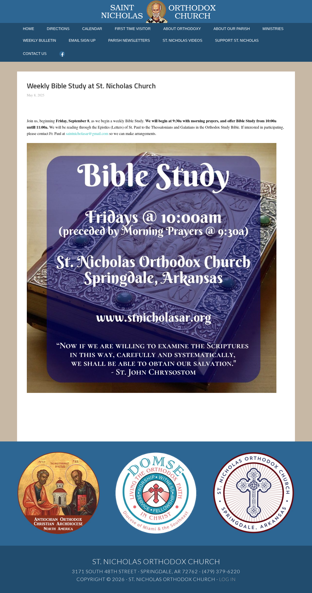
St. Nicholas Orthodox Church (156, 11)
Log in (227, 579)
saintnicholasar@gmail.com (87, 133)
